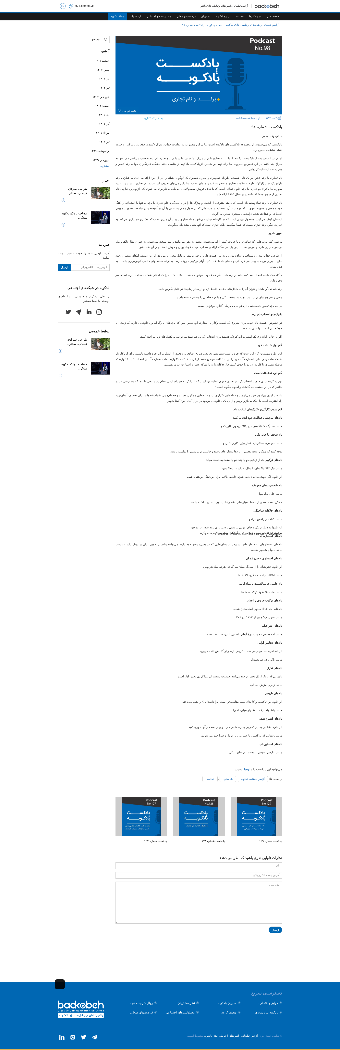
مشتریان (206, 16)
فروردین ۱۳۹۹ (101, 160)
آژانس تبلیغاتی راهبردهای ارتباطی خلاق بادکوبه (231, 1035)
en (63, 6)
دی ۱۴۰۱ (104, 114)
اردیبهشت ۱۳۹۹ (100, 151)
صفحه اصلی (272, 16)
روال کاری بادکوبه (141, 1003)
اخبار (106, 180)
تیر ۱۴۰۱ (104, 141)
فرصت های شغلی (186, 16)
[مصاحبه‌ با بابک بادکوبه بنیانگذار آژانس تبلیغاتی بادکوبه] (100, 217)
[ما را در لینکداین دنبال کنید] (62, 1037)
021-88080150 (84, 5)
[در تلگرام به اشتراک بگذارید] (119, 117)
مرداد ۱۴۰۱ (103, 132)
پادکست (210, 779)
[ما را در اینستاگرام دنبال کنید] (73, 1037)
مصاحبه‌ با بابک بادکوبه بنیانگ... (74, 215)
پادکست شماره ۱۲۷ (155, 841)
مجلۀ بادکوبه (117, 16)
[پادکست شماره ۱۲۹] (256, 816)
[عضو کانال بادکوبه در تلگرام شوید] (94, 1037)
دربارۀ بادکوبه (223, 16)
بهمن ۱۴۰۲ (103, 69)
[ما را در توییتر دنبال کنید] (83, 1037)
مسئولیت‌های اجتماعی (180, 1012)
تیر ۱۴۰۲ (104, 87)
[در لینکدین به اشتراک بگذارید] (125, 117)
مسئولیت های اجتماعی (159, 16)
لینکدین (89, 312)
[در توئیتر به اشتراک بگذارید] (131, 117)
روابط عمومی (99, 331)
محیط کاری (229, 1012)
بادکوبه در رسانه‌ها (266, 1012)
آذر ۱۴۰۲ (104, 78)
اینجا (246, 769)
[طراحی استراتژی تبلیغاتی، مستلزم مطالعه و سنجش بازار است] (100, 193)
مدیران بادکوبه (227, 1003)
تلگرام (78, 312)
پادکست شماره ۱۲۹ (270, 841)
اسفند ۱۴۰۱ (102, 105)
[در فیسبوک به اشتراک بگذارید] (137, 117)
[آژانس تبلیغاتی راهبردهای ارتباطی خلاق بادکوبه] (81, 1017)
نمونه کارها (255, 16)
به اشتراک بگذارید (153, 118)
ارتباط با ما (135, 16)
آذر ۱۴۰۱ (104, 123)
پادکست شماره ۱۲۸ (213, 841)
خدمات (240, 16)
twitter (68, 312)
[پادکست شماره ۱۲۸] (199, 816)
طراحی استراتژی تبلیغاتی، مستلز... (77, 191)
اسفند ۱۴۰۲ (102, 60)
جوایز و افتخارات (267, 1003)
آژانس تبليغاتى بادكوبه (253, 779)
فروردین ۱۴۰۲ (101, 96)
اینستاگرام (99, 312)
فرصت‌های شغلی (141, 1012)
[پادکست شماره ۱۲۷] (141, 816)
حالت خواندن (129, 110)
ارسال (275, 929)
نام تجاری (228, 779)
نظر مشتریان (186, 1003)
